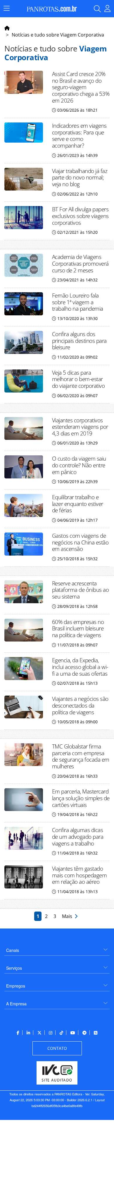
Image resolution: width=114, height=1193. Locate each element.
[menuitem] (57, 948)
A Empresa (16, 1004)
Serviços (14, 968)
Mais (68, 916)
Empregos (15, 986)
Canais (12, 950)
